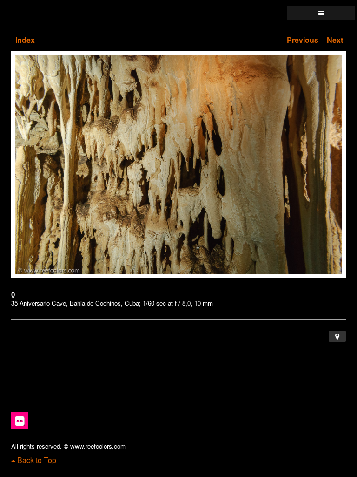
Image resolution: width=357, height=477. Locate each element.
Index (25, 39)
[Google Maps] (337, 336)
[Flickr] (19, 420)
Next (335, 39)
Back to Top (35, 460)
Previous (302, 39)
